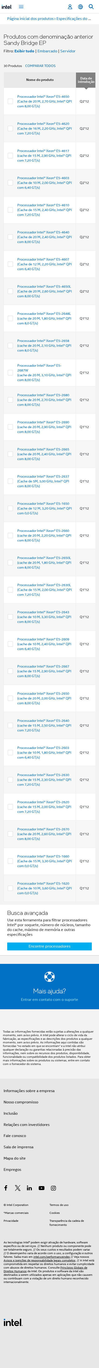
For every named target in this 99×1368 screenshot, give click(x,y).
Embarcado (47, 51)
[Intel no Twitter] (18, 1189)
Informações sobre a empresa (29, 1090)
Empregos (12, 1169)
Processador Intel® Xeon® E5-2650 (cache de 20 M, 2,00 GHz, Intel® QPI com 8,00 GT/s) (44, 698)
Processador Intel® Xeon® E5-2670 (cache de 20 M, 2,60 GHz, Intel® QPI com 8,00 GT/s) (44, 834)
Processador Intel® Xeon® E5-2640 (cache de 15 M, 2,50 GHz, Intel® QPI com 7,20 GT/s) (44, 725)
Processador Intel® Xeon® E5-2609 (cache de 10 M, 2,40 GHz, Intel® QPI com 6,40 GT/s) (44, 644)
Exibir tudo (24, 51)
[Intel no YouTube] (41, 1189)
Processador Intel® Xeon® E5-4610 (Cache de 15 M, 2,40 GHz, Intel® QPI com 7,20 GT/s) (44, 210)
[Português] (80, 6)
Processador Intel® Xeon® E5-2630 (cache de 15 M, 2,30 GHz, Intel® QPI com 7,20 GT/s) (44, 780)
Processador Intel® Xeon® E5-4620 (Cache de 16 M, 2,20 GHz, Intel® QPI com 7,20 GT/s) (44, 128)
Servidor (67, 51)
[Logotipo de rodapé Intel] (13, 1322)
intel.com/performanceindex (51, 1257)
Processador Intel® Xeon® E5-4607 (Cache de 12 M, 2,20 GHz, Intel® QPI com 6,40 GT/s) (44, 264)
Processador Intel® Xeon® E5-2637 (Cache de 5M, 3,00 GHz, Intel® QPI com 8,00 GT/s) (43, 481)
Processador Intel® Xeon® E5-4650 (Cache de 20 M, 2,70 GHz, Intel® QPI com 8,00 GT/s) (44, 101)
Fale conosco (15, 1135)
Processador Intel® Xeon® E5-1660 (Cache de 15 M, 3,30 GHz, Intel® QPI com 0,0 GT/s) (44, 861)
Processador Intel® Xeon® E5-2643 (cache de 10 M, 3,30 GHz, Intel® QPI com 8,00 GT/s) (44, 617)
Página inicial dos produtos (30, 18)
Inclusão (11, 1113)
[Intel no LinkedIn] (29, 1189)
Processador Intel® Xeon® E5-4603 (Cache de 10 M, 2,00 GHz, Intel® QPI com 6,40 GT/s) (44, 183)
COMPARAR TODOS (40, 66)
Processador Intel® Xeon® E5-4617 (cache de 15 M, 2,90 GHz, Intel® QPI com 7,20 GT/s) (44, 156)
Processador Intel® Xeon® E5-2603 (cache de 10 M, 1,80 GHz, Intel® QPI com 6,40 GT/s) (44, 753)
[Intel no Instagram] (53, 1189)
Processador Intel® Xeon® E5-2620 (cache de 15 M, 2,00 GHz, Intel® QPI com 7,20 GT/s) (44, 807)
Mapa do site (15, 1158)
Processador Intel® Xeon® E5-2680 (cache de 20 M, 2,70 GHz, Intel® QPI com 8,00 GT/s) (44, 400)
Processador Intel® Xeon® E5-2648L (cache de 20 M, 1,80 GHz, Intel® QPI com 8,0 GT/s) (44, 318)
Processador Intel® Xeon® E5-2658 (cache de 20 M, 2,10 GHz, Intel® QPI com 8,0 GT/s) (44, 346)
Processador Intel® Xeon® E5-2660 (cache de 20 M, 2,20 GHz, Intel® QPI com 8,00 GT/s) (44, 535)
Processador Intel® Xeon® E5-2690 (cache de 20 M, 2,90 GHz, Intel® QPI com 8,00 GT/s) (44, 427)
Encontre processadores (49, 946)
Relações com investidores (27, 1124)
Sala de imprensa (18, 1147)
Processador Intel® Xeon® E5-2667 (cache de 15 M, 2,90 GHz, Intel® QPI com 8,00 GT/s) (44, 671)
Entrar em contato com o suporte (49, 999)
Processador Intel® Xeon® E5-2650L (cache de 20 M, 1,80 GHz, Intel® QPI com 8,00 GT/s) (44, 563)
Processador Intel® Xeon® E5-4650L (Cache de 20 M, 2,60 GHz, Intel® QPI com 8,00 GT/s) (44, 291)
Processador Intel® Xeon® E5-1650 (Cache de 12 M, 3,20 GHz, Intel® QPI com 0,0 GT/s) (44, 508)
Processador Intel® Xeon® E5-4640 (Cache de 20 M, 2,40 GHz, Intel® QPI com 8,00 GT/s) (44, 237)
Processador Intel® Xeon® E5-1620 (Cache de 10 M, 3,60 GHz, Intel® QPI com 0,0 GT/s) (44, 888)
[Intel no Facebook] (6, 1189)
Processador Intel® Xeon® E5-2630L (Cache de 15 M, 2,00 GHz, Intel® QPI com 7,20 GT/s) (44, 590)
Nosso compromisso (21, 1102)
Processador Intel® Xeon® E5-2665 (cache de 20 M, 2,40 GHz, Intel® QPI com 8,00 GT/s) (44, 454)
